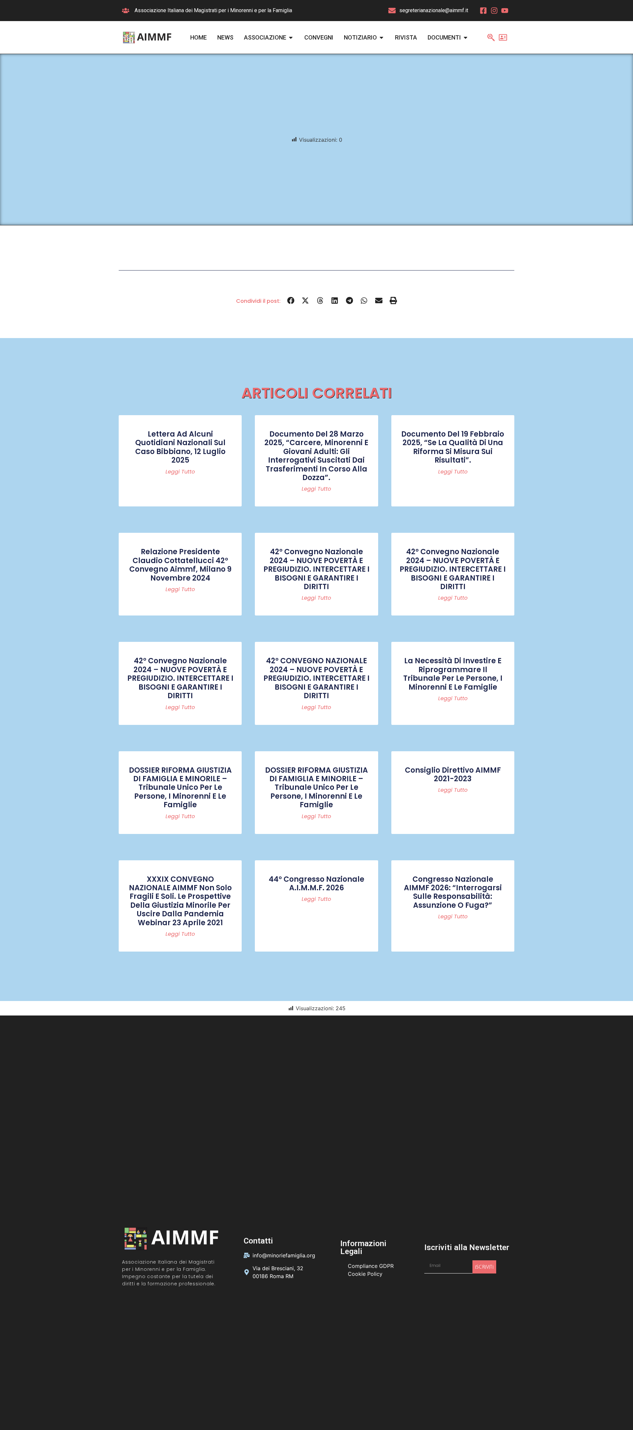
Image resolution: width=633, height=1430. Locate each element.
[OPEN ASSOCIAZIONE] (291, 37)
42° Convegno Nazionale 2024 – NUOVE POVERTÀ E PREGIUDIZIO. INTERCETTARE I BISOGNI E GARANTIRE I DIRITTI (316, 569)
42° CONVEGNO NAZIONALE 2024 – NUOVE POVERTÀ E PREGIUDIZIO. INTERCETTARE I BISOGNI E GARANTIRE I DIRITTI (316, 678)
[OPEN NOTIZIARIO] (381, 37)
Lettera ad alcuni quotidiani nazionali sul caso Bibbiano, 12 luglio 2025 (180, 447)
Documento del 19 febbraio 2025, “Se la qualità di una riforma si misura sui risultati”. (452, 447)
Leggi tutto (180, 471)
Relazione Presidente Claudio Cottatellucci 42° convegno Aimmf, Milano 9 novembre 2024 (180, 565)
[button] (291, 300)
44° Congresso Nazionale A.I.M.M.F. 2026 (316, 883)
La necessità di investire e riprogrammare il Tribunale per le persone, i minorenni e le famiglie (452, 674)
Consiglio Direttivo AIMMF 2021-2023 (453, 774)
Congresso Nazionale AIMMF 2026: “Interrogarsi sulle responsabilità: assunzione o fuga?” (453, 892)
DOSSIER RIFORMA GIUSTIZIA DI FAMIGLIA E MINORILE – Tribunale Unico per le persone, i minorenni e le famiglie (180, 787)
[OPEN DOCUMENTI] (465, 37)
